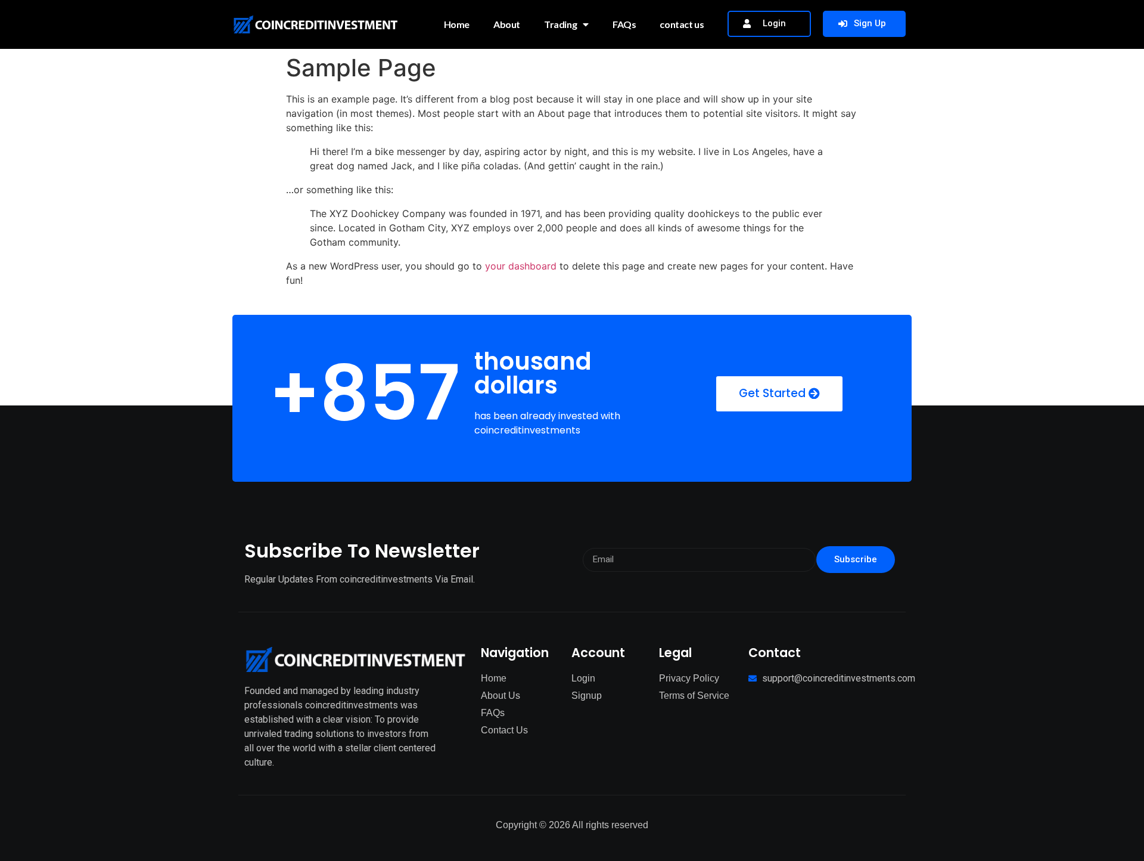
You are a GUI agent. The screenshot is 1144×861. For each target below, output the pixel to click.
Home (457, 24)
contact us (682, 24)
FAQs (624, 24)
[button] (769, 24)
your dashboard (521, 266)
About (506, 24)
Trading (560, 24)
